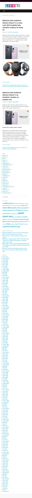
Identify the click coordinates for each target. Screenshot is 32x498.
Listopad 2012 (5, 472)
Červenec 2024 (5, 296)
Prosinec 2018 (5, 400)
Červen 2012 (5, 480)
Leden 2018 (5, 418)
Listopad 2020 (5, 364)
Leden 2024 (5, 305)
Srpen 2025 (5, 275)
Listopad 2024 (5, 289)
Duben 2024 (5, 300)
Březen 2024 (5, 302)
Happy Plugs (5, 163)
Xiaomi (7, 85)
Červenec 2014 (5, 441)
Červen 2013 (5, 461)
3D (3, 203)
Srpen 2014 (5, 439)
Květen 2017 (5, 430)
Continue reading (6, 82)
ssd (3, 219)
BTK (3, 158)
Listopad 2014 (5, 435)
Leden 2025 (5, 286)
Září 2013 (4, 457)
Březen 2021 (5, 358)
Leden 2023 (5, 324)
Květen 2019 (5, 393)
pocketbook (9, 210)
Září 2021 (4, 349)
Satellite (25, 217)
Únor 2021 (4, 360)
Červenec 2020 (5, 371)
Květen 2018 (5, 411)
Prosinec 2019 (5, 382)
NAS (26, 208)
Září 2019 (4, 386)
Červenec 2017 (5, 427)
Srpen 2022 (5, 332)
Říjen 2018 (4, 403)
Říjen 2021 (4, 347)
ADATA (4, 155)
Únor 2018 (4, 416)
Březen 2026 (5, 264)
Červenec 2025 (5, 277)
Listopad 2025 (5, 271)
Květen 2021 (5, 355)
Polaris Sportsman (13, 213)
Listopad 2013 (5, 453)
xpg (18, 226)
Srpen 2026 (5, 257)
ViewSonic (4, 189)
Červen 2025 (5, 278)
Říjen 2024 (4, 291)
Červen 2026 (5, 260)
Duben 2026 (5, 263)
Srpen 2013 (5, 458)
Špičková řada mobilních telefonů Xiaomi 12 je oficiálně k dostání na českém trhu (11, 96)
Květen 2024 (5, 299)
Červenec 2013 (5, 460)
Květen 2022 (5, 336)
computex (27, 203)
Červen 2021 (5, 353)
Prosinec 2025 (5, 269)
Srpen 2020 (5, 369)
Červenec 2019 (5, 389)
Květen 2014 (5, 444)
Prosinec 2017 (5, 419)
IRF (17, 208)
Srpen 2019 (5, 388)
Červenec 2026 (5, 258)
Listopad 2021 (5, 346)
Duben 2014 (5, 446)
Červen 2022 (5, 335)
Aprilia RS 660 (16, 203)
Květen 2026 (5, 261)
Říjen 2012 (4, 474)
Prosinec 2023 (5, 307)
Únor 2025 (4, 285)
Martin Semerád (6, 169)
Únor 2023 (4, 322)
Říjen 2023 (4, 310)
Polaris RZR (5, 213)
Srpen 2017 (5, 425)
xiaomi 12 (19, 85)
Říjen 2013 (4, 455)
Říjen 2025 (4, 272)
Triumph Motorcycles (7, 186)
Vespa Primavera (19, 224)
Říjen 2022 (4, 328)
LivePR (4, 166)
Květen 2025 (5, 280)
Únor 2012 (4, 486)
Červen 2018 (5, 410)
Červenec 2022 (5, 333)
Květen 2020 (5, 374)
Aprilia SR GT (21, 203)
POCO (14, 210)
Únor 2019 (4, 397)
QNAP (3, 180)
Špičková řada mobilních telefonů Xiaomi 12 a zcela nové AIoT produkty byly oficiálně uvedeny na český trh (12, 25)
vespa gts (12, 224)
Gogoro (4, 161)
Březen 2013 (5, 466)
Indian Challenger (13, 205)
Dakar (3, 205)
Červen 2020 (5, 372)
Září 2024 (4, 293)
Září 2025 (4, 274)
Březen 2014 (5, 447)
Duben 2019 (5, 394)
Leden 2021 (5, 361)
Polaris (4, 177)
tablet (9, 219)
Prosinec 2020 (5, 363)
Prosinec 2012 (5, 471)
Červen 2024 (5, 297)
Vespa (3, 188)
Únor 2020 (4, 378)
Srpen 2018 (5, 407)
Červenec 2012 (5, 479)
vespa (8, 224)
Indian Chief (19, 205)
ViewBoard (26, 224)
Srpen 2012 (5, 477)
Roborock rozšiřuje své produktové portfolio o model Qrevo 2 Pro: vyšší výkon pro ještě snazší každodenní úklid (14, 250)
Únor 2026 (4, 266)
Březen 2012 (5, 485)
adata (6, 203)
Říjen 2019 (4, 385)
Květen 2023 (5, 318)
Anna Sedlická (15, 32)
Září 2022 (4, 330)
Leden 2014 (5, 450)
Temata (11, 219)
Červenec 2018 (5, 408)
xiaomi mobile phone (17, 86)
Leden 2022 (5, 343)
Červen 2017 (5, 428)
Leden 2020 (5, 380)
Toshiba (4, 185)
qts (13, 217)
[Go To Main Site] (10, 8)
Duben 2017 (5, 432)
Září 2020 (4, 368)
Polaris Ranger (25, 210)
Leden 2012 (5, 488)
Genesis (4, 160)
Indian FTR (24, 205)
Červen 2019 (5, 391)
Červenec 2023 (5, 314)
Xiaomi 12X (4, 86)
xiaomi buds (10, 86)
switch (6, 219)
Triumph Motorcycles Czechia (18, 221)
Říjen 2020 (4, 366)
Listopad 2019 (5, 383)
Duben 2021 (5, 357)
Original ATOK (5, 172)
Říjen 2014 (4, 436)
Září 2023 (4, 311)
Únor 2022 (4, 341)
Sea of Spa (4, 183)
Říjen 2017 (4, 422)
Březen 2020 (5, 377)
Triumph (20, 219)
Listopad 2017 (5, 421)
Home (4, 10)
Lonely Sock (5, 168)
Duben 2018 (5, 413)
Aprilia (4, 157)
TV (27, 221)
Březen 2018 (5, 414)
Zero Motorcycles (6, 193)
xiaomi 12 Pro (24, 85)
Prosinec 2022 (5, 325)
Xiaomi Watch (25, 86)
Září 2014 (4, 438)
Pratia (3, 178)
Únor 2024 (4, 303)
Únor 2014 (4, 449)
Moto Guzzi (5, 171)
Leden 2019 (5, 399)
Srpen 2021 (5, 350)
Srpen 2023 (5, 313)
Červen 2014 (5, 443)
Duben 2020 (5, 375)
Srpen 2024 (5, 294)
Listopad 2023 (5, 308)
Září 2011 (4, 489)
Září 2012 (4, 475)
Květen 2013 (5, 463)
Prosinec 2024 (5, 288)
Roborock (4, 182)
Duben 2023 (5, 319)
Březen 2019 (5, 396)
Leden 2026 (5, 267)
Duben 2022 (5, 338)
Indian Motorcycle (6, 164)
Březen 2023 (5, 321)
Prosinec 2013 (5, 452)
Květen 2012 (5, 482)
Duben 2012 (5, 483)
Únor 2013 (4, 468)
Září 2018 (4, 405)
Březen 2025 (5, 283)
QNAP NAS (7, 216)
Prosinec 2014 (5, 433)
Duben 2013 (5, 464)
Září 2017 (4, 424)
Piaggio (4, 174)
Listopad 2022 (5, 327)
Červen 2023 (5, 316)
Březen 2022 (5, 339)
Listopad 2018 (5, 402)
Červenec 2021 (5, 352)
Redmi (16, 217)
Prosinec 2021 (5, 344)
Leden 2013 (5, 469)
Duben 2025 (5, 282)
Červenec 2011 (5, 491)
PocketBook (5, 175)
